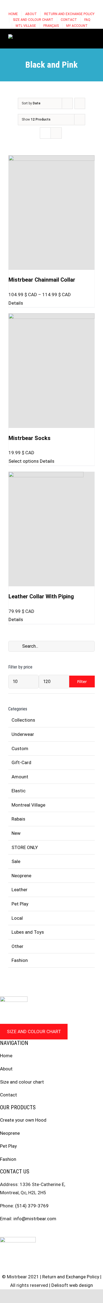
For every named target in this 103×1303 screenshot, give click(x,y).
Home (6, 1055)
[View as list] (56, 133)
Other (17, 946)
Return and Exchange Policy (70, 1276)
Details (16, 303)
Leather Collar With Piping (41, 596)
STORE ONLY (25, 847)
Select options (24, 461)
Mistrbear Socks (30, 438)
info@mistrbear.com (34, 1218)
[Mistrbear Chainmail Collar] (51, 212)
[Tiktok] (33, 1231)
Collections (23, 720)
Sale (16, 861)
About (6, 1068)
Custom (20, 748)
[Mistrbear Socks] (51, 370)
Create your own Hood (23, 1120)
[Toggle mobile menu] (92, 38)
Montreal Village (28, 805)
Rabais (18, 819)
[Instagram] (12, 1231)
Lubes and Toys (28, 932)
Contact (8, 1095)
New (16, 833)
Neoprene (21, 875)
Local (17, 918)
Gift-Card (21, 762)
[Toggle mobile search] (82, 38)
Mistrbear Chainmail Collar (42, 280)
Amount (20, 776)
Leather (19, 889)
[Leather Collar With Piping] (51, 529)
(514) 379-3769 (32, 1205)
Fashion (20, 960)
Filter (82, 681)
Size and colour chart (34, 1031)
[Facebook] (2, 1231)
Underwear (23, 734)
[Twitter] (23, 1231)
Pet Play (20, 904)
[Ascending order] (79, 103)
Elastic (19, 790)
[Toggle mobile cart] (73, 38)
